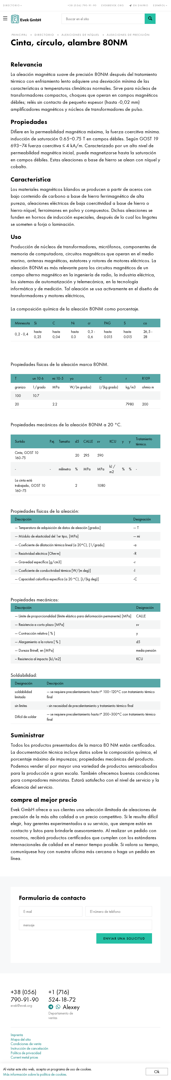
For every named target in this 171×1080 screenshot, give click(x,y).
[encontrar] (150, 19)
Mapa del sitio (21, 1039)
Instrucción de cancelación (29, 1048)
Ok (157, 1072)
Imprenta (17, 1035)
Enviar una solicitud (124, 938)
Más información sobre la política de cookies (34, 1074)
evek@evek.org (112, 5)
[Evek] (26, 18)
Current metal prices (24, 1057)
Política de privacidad (26, 1053)
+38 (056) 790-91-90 (82, 5)
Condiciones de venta (26, 1044)
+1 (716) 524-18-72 (62, 995)
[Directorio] (6, 18)
